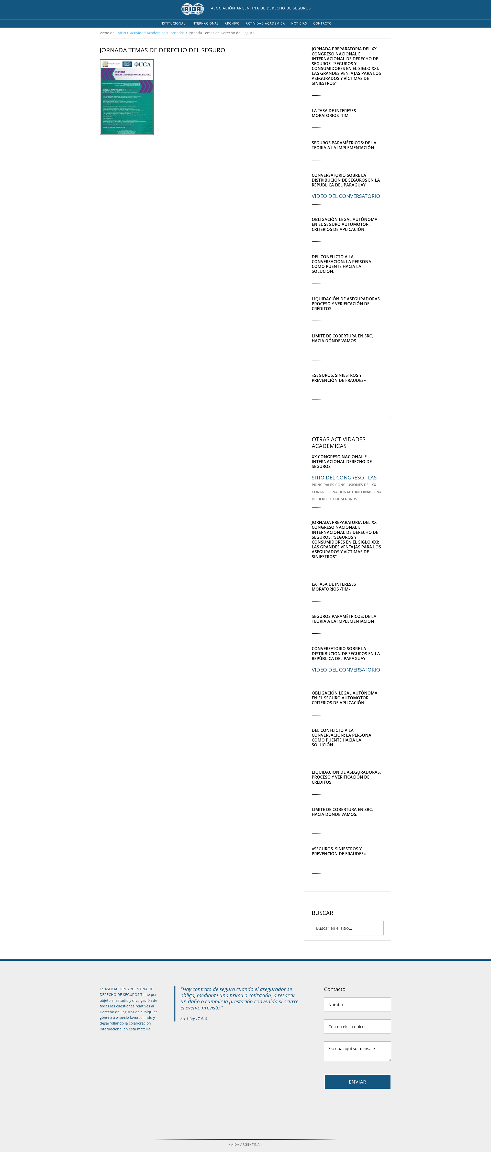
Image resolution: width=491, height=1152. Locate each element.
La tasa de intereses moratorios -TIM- (334, 113)
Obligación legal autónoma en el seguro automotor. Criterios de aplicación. (344, 224)
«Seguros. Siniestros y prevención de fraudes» (339, 377)
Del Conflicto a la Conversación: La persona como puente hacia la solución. (341, 264)
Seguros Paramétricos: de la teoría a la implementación (344, 145)
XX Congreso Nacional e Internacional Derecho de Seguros (342, 461)
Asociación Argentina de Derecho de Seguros (261, 8)
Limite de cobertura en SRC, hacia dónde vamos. (342, 338)
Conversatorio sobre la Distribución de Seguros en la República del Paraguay (346, 180)
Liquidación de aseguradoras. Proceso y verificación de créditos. (346, 303)
